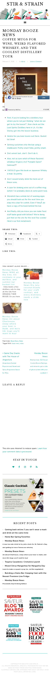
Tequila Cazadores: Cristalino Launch (22, 562)
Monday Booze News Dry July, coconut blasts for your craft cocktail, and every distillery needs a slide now (32, 291)
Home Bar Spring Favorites (17, 537)
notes (22, 343)
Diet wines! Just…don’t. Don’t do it (22, 153)
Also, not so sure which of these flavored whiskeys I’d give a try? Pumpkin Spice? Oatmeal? (25, 161)
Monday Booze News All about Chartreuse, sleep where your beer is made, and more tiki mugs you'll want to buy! (11, 325)
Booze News (14, 341)
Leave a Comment (36, 61)
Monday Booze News (25, 544)
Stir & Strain (25, 4)
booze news (15, 343)
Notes (21, 341)
